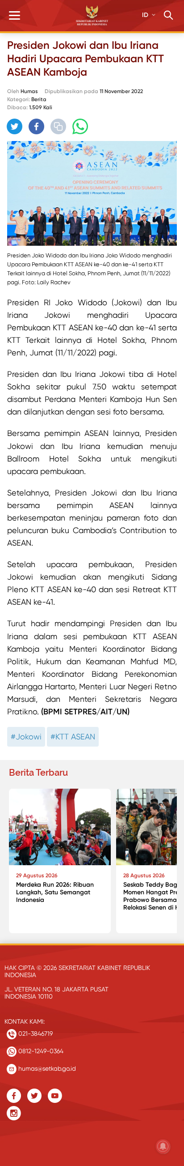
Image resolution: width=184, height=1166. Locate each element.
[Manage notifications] (163, 1146)
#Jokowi (26, 736)
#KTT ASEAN (72, 736)
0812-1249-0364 (40, 1051)
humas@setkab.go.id (46, 1068)
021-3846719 (35, 1033)
